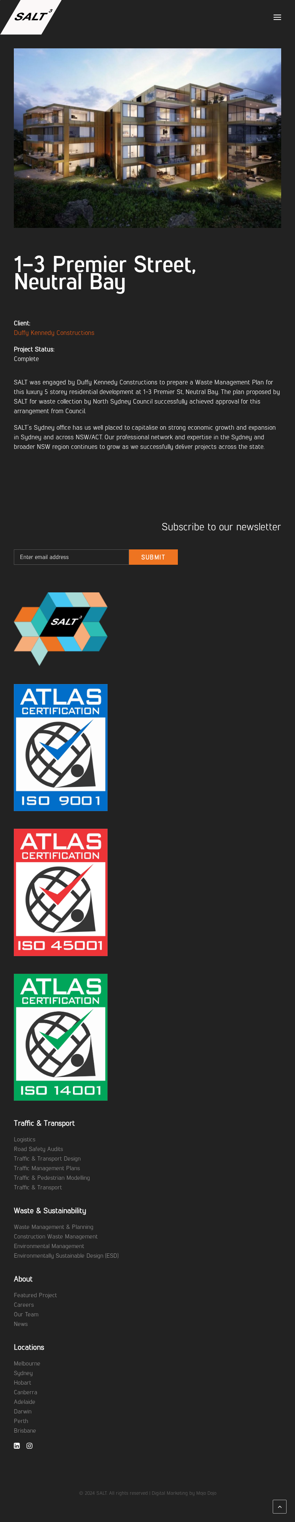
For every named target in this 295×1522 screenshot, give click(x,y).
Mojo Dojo (206, 1493)
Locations (29, 1347)
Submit (153, 557)
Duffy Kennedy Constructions (54, 332)
